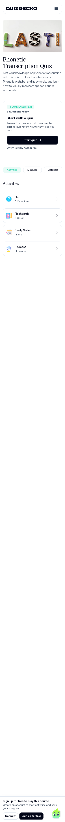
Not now (10, 815)
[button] (32, 199)
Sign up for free (31, 815)
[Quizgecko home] (21, 8)
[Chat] (56, 813)
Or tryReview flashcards (21, 147)
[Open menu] (56, 8)
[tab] (12, 170)
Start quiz (30, 140)
